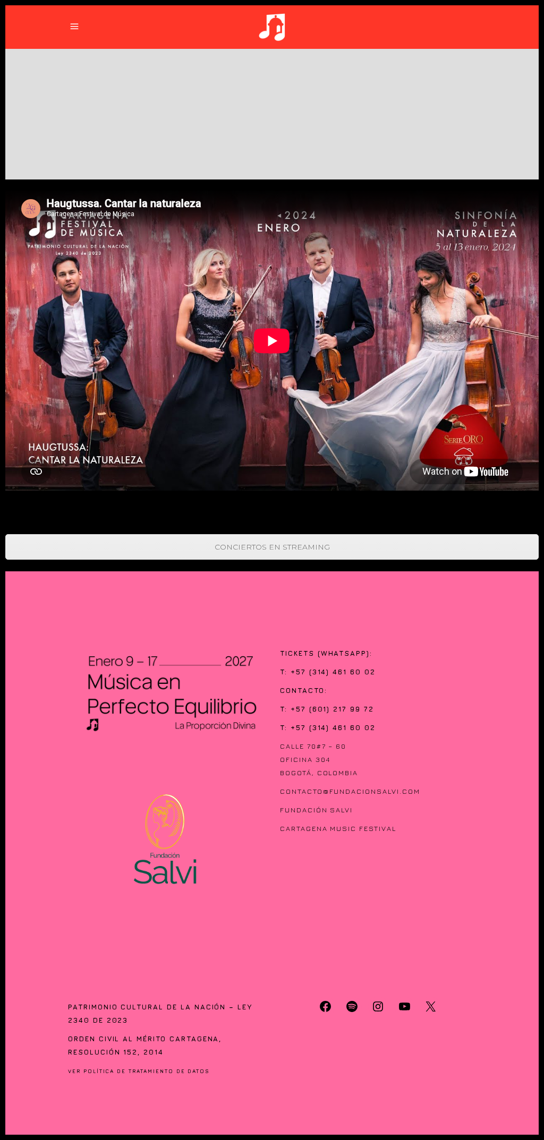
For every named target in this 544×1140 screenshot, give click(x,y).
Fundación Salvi (316, 809)
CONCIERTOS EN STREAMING (272, 547)
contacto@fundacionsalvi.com (350, 791)
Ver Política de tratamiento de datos (139, 1071)
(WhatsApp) (344, 653)
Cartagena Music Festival (338, 828)
